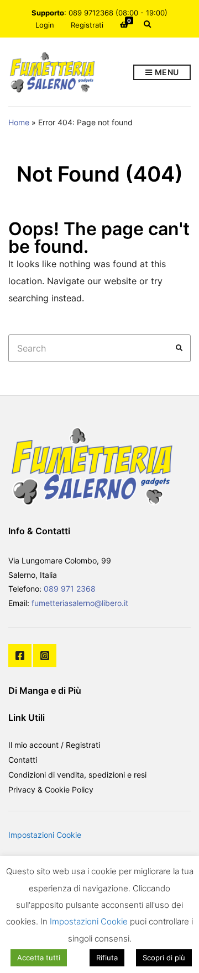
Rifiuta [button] (107, 957)
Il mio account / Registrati (54, 744)
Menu (166, 72)
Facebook (20, 655)
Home (18, 122)
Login (44, 24)
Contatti (22, 759)
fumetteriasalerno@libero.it (80, 603)
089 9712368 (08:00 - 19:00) (118, 12)
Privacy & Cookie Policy (50, 789)
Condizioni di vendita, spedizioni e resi (77, 774)
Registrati (87, 24)
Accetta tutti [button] (38, 957)
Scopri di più (164, 957)
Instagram (44, 655)
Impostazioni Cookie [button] (44, 834)
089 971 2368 (70, 588)
